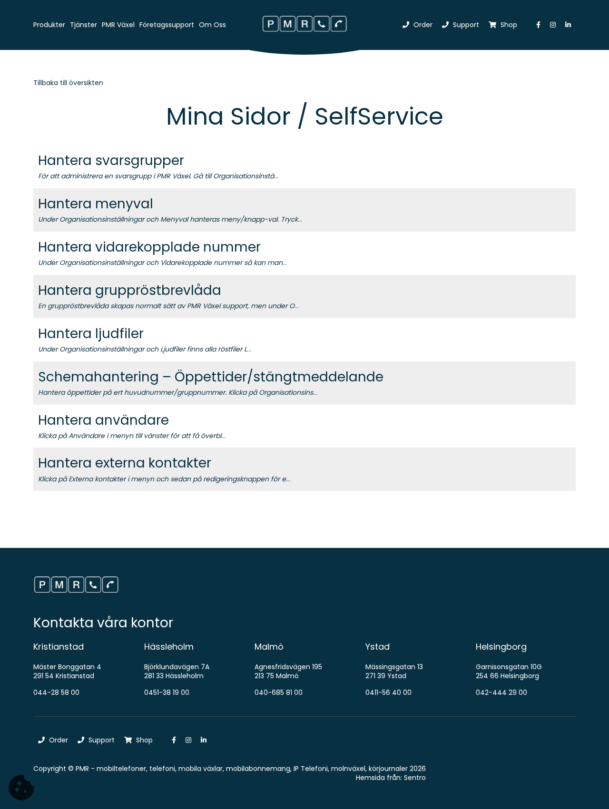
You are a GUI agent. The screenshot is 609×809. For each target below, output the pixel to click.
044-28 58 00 (56, 692)
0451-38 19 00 (166, 692)
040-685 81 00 (279, 692)
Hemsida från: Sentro (391, 777)
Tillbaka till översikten (68, 83)
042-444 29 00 (501, 692)
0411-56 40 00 (388, 692)
